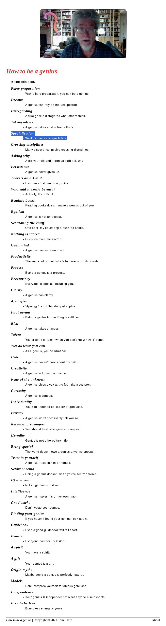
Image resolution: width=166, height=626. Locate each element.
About (156, 620)
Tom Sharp (65, 620)
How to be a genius (18, 620)
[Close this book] (83, 61)
